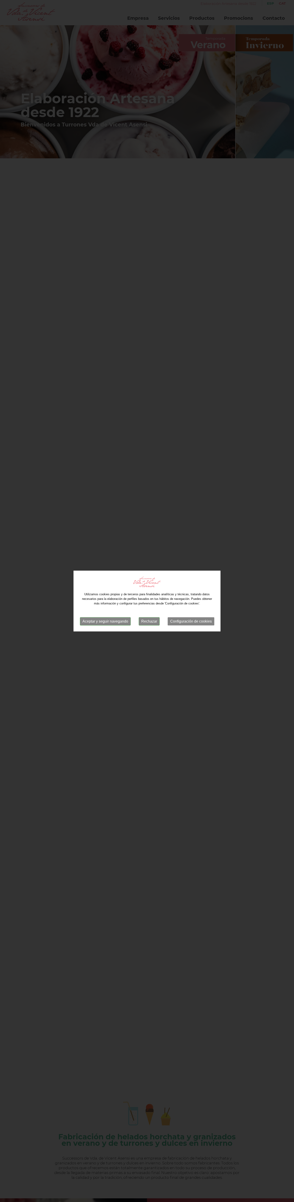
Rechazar (149, 621)
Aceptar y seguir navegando (105, 621)
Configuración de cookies (191, 621)
